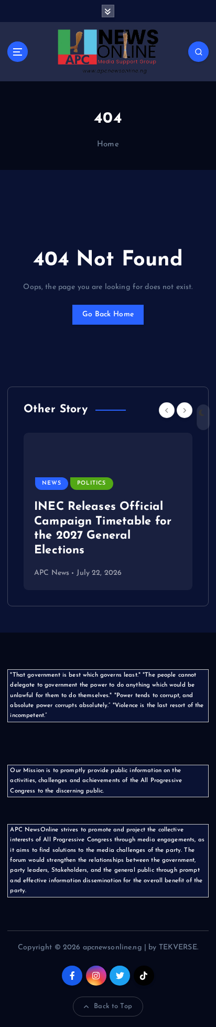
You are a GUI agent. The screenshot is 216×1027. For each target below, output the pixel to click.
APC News (51, 573)
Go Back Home (108, 314)
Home (108, 144)
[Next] (184, 410)
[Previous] (167, 410)
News (51, 483)
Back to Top (113, 1006)
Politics (91, 483)
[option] (108, 511)
